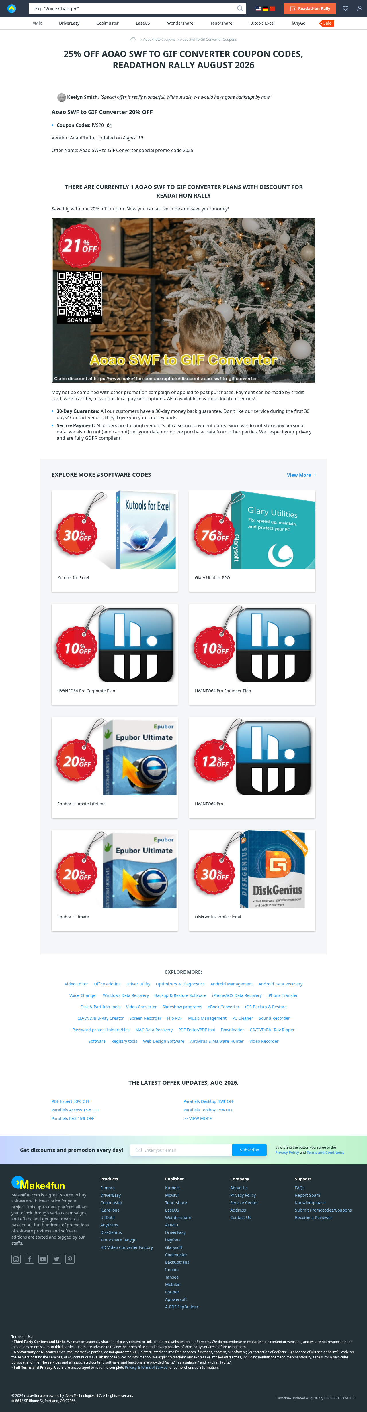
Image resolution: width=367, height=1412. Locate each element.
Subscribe (249, 1150)
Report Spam (307, 1195)
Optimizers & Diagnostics (180, 984)
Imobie (172, 1269)
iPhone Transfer (283, 995)
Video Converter (141, 1006)
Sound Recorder (274, 1018)
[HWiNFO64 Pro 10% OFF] (252, 756)
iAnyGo (298, 23)
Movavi (172, 1195)
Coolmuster (108, 23)
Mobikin (173, 1284)
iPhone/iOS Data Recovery (237, 995)
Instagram (16, 1259)
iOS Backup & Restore (266, 1006)
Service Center (244, 1202)
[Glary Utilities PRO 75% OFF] (252, 529)
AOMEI (171, 1225)
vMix (37, 23)
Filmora (107, 1187)
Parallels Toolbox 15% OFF (208, 1110)
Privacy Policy (287, 1152)
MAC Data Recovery (154, 1029)
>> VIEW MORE (198, 1118)
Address (238, 1210)
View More (299, 475)
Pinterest (70, 1259)
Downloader (232, 1029)
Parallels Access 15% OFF (75, 1110)
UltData (107, 1217)
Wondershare (180, 23)
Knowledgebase (310, 1202)
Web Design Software (163, 1041)
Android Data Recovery (280, 984)
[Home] (134, 39)
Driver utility (138, 984)
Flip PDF (174, 1018)
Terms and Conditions (325, 1152)
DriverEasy (69, 23)
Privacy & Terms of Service (146, 1367)
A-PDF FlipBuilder (181, 1307)
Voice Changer (83, 995)
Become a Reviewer (313, 1217)
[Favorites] (345, 8)
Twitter (56, 1259)
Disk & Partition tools (100, 1006)
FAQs (300, 1187)
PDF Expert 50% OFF (71, 1101)
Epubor (172, 1292)
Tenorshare (221, 23)
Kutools (172, 1187)
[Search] (240, 8)
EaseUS (143, 23)
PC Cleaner (242, 1018)
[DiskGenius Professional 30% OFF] (252, 869)
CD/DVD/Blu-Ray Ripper (272, 1029)
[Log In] (360, 8)
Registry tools (124, 1041)
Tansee (172, 1277)
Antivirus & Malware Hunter (217, 1041)
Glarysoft (173, 1247)
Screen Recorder (145, 1018)
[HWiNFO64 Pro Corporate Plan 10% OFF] (115, 643)
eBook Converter (223, 1006)
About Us (239, 1187)
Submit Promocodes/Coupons (323, 1210)
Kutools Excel (262, 23)
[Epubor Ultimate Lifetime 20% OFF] (115, 756)
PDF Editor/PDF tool (196, 1029)
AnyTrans (109, 1225)
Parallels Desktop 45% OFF (209, 1101)
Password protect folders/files (101, 1029)
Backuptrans (177, 1262)
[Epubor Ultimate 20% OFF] (115, 869)
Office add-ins (107, 984)
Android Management (231, 984)
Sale (327, 23)
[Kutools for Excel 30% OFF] (115, 529)
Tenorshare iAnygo (118, 1240)
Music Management (207, 1018)
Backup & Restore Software (180, 995)
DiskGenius (111, 1232)
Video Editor (76, 984)
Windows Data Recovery (126, 995)
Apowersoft (176, 1299)
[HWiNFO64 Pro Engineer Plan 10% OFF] (252, 643)
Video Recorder (264, 1041)
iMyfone (173, 1240)
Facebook (29, 1259)
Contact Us (240, 1217)
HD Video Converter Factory (126, 1247)
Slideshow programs (182, 1006)
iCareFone (110, 1210)
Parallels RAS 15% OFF (73, 1118)
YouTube (43, 1259)
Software (97, 1041)
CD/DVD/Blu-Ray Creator (100, 1018)
